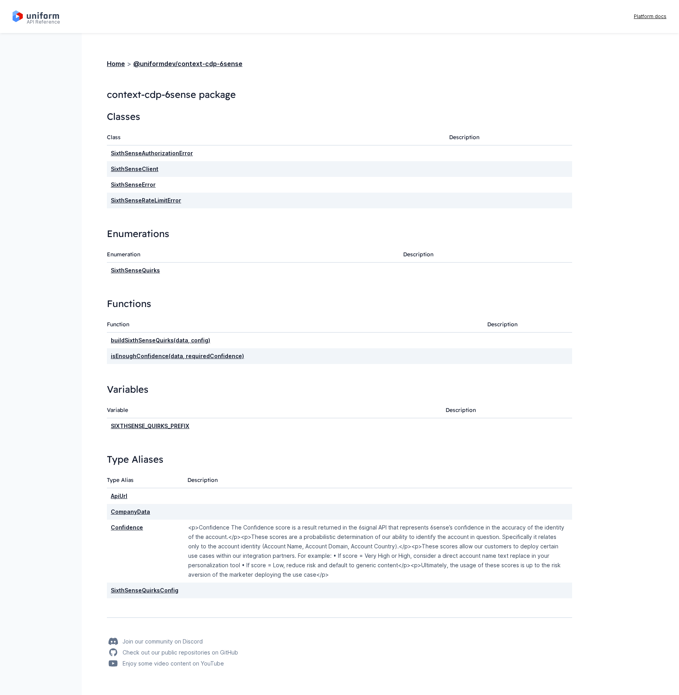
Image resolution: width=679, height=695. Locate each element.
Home (116, 64)
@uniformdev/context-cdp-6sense (187, 64)
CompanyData (130, 511)
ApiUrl (119, 496)
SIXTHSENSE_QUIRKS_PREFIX (150, 426)
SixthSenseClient (134, 168)
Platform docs (650, 16)
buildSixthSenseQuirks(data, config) (160, 340)
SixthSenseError (133, 184)
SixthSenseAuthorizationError (152, 153)
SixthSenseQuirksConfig (144, 590)
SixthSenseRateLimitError (146, 200)
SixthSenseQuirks (135, 270)
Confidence (127, 527)
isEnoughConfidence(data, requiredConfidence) (177, 356)
